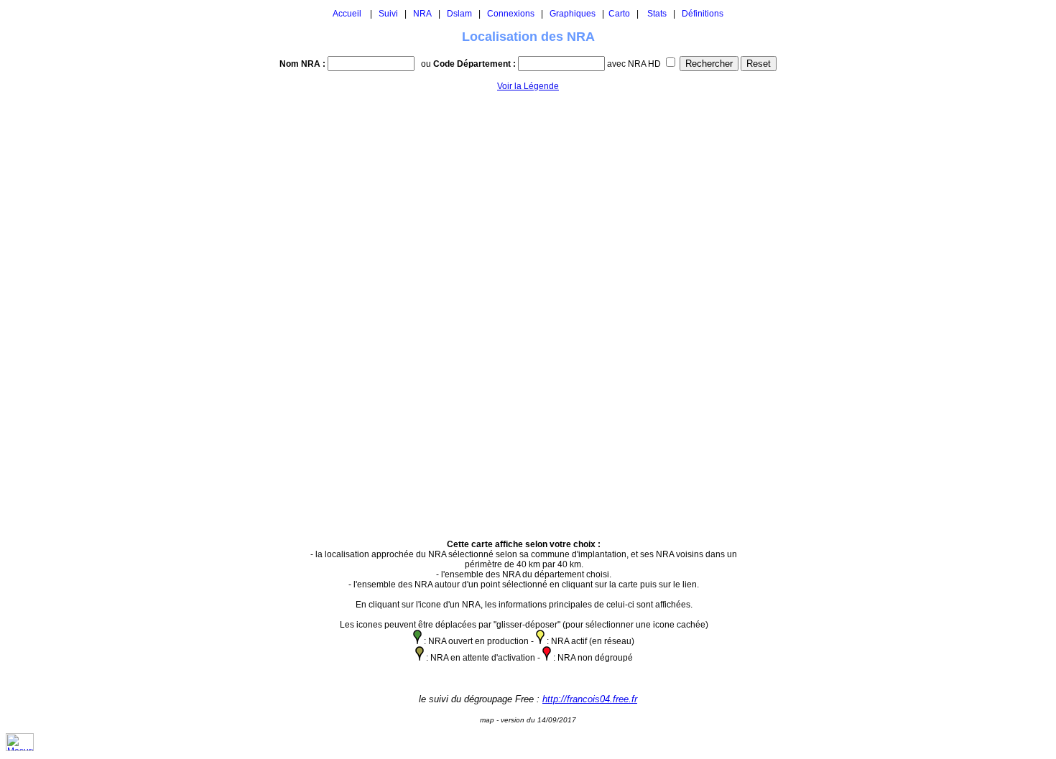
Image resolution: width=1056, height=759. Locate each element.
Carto (619, 14)
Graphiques (573, 14)
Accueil (347, 14)
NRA (422, 14)
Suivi (388, 14)
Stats (657, 14)
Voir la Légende (528, 86)
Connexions (510, 14)
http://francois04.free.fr (589, 699)
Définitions (702, 14)
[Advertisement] (792, 308)
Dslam (459, 14)
